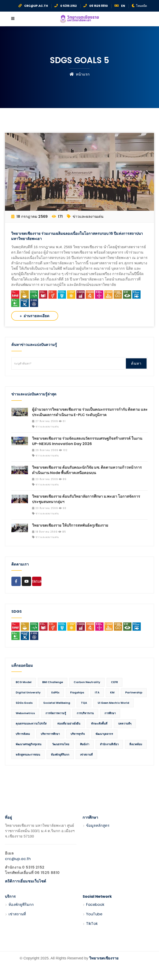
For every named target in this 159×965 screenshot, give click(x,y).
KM (112, 692)
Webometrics (25, 713)
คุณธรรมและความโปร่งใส (31, 724)
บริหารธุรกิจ (78, 734)
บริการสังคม (23, 734)
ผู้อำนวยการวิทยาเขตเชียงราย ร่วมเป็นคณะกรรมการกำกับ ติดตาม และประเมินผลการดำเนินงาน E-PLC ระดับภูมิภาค (90, 412)
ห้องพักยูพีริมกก (60, 755)
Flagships (77, 692)
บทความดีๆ (124, 724)
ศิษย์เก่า (84, 744)
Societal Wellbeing (56, 703)
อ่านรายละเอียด (36, 315)
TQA (84, 703)
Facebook (94, 904)
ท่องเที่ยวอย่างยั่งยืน (68, 724)
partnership (133, 692)
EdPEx (55, 692)
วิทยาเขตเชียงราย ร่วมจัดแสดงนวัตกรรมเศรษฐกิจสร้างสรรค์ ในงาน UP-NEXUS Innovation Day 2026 (87, 441)
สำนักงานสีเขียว (109, 744)
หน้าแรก (82, 74)
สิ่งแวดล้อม (135, 744)
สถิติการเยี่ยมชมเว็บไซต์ (25, 881)
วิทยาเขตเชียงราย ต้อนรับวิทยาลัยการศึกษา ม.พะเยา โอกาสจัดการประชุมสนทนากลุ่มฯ (86, 499)
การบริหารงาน (85, 713)
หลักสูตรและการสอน (28, 755)
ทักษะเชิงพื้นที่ (99, 724)
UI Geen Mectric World (113, 703)
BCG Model (23, 682)
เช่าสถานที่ (86, 755)
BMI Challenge (52, 682)
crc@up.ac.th (18, 858)
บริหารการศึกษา (50, 734)
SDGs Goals (24, 703)
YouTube (93, 914)
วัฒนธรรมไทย (60, 744)
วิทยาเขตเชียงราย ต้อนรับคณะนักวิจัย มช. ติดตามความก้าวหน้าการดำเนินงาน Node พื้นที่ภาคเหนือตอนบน (87, 470)
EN (123, 6)
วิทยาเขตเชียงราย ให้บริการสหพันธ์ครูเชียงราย (70, 525)
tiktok (36, 581)
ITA (97, 692)
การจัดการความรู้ (56, 713)
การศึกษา (110, 713)
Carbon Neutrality (87, 682)
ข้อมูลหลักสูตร (97, 825)
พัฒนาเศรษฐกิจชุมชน (28, 744)
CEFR (114, 682)
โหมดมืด (141, 6)
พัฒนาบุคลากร (104, 734)
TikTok (91, 923)
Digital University (28, 692)
